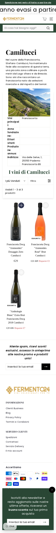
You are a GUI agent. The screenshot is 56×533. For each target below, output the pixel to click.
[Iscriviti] (44, 522)
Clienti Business (14, 408)
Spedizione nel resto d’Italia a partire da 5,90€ (28, 4)
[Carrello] (44, 19)
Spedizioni (11, 437)
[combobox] (28, 28)
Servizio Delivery (15, 446)
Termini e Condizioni (17, 421)
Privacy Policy (13, 417)
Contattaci (12, 441)
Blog (8, 412)
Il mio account (14, 450)
